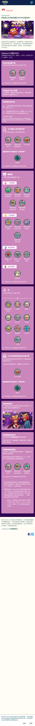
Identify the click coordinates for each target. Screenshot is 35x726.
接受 (31, 723)
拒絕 (24, 723)
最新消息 (9, 11)
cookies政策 (6, 718)
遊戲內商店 (15, 437)
